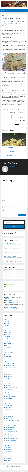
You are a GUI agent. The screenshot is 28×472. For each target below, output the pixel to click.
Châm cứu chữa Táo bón (9, 260)
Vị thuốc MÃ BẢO (7, 155)
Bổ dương (7, 321)
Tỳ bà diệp (11, 45)
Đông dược (9, 15)
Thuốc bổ (7, 372)
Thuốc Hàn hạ (8, 400)
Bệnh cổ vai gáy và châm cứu (10, 243)
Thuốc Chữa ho (8, 389)
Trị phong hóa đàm (9, 456)
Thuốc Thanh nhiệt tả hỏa (10, 440)
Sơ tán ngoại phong (9, 352)
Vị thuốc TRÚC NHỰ (7, 147)
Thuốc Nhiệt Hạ (8, 412)
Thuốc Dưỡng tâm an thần (10, 396)
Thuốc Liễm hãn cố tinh (10, 407)
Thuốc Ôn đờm (8, 418)
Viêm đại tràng (8, 460)
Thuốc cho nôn (8, 385)
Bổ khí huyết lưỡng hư (9, 328)
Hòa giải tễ (7, 336)
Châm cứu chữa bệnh (9, 330)
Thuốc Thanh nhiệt (9, 434)
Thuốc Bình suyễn (9, 370)
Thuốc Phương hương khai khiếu (12, 420)
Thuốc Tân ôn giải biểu (10, 427)
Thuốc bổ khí (9, 288)
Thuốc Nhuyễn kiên (9, 416)
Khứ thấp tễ (7, 347)
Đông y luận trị (10, 466)
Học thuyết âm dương (9, 339)
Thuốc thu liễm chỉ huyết (10, 442)
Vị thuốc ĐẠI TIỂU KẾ (13, 302)
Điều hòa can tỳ (8, 332)
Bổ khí (6, 327)
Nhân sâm (8, 94)
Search (13, 226)
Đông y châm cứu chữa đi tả (10, 256)
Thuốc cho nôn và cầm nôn (11, 387)
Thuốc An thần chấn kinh (10, 365)
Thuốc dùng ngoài (9, 394)
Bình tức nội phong (9, 317)
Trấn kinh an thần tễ (9, 454)
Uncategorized (8, 458)
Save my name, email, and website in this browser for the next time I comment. (13, 211)
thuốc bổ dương (9, 284)
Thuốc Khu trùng (8, 405)
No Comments (5, 25)
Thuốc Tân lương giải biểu (10, 425)
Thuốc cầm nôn (8, 381)
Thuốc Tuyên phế (9, 453)
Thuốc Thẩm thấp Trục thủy (11, 431)
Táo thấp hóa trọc (9, 361)
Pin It (3, 126)
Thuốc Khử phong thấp (10, 403)
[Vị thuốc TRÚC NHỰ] (14, 139)
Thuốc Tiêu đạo (8, 443)
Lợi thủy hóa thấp (9, 349)
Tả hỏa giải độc (8, 354)
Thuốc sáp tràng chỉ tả (10, 422)
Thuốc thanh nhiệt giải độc (10, 436)
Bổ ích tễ (7, 325)
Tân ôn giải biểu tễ (9, 358)
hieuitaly (4, 23)
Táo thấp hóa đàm (9, 359)
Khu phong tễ (8, 345)
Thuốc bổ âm (9, 282)
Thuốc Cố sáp (8, 391)
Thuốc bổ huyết (9, 286)
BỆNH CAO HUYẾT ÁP (9, 247)
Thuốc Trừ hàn (8, 447)
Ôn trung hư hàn (8, 350)
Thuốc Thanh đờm (6, 18)
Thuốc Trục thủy (8, 451)
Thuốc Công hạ (8, 392)
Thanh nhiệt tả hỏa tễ (9, 363)
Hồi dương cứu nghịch (9, 343)
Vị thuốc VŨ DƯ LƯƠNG (14, 300)
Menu (2, 10)
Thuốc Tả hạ (8, 423)
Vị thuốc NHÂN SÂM (14, 308)
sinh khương (19, 94)
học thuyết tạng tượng (9, 341)
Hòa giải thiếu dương (9, 338)
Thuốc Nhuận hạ (8, 414)
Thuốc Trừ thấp (8, 449)
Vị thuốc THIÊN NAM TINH (10, 151)
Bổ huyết (7, 323)
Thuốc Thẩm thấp (9, 429)
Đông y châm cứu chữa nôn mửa (11, 250)
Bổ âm (6, 319)
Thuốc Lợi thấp (8, 409)
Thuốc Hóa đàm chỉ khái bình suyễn (9, 17)
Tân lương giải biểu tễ (9, 356)
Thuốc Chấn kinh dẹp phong (11, 383)
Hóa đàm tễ (7, 334)
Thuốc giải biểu (8, 398)
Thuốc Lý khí (8, 411)
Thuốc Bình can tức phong (10, 369)
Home (4, 15)
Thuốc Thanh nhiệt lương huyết (11, 438)
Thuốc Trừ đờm (8, 445)
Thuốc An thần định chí (10, 367)
